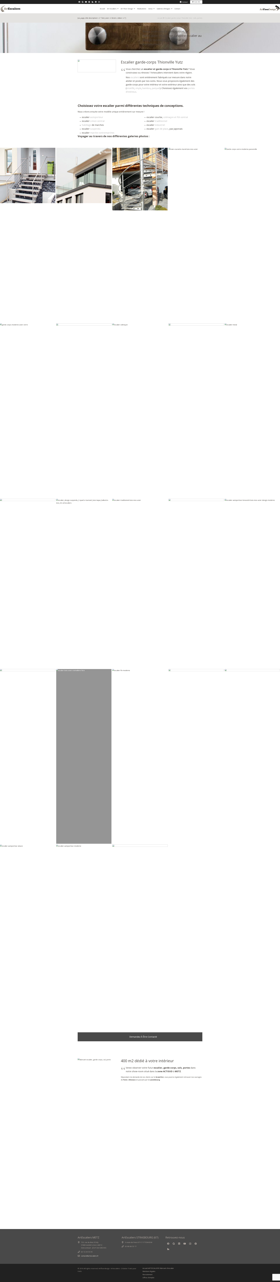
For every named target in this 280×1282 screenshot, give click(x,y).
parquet (156, 88)
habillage (87, 124)
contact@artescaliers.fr (89, 1256)
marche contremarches (102, 132)
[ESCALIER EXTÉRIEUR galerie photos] (140, 235)
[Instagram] (99, 2)
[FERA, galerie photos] (84, 756)
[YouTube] (86, 2)
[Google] (82, 2)
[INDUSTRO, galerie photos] (27, 756)
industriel (160, 124)
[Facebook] (79, 2)
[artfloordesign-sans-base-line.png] (269, 8)
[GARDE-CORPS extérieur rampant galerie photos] (27, 235)
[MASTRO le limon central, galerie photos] (196, 756)
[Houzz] (92, 2)
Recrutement (147, 1274)
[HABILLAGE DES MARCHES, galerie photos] (252, 756)
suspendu (95, 128)
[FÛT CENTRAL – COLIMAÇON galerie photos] (140, 410)
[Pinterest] (89, 2)
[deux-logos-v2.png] (97, 66)
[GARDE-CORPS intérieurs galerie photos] (27, 410)
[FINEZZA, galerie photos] (140, 756)
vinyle (138, 88)
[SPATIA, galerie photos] (252, 583)
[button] (117, 9)
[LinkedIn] (95, 2)
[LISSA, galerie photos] (196, 583)
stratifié (130, 88)
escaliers (134, 77)
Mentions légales (149, 1271)
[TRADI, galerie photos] (140, 583)
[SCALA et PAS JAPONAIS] (196, 410)
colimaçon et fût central (175, 117)
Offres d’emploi (148, 1277)
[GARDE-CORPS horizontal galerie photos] (84, 410)
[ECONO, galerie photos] (140, 932)
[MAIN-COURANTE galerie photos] (196, 235)
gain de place (161, 128)
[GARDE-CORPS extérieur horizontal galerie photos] (84, 235)
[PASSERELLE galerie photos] (252, 235)
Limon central (97, 121)
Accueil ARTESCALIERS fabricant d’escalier (158, 1268)
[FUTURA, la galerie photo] (84, 932)
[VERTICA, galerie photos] (84, 583)
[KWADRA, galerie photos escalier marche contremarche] (27, 932)
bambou (146, 88)
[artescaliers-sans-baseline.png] (10, 8)
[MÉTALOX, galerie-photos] (252, 410)
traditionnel (161, 121)
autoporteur (96, 117)
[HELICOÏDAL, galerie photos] (27, 583)
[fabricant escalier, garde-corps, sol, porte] (97, 1140)
